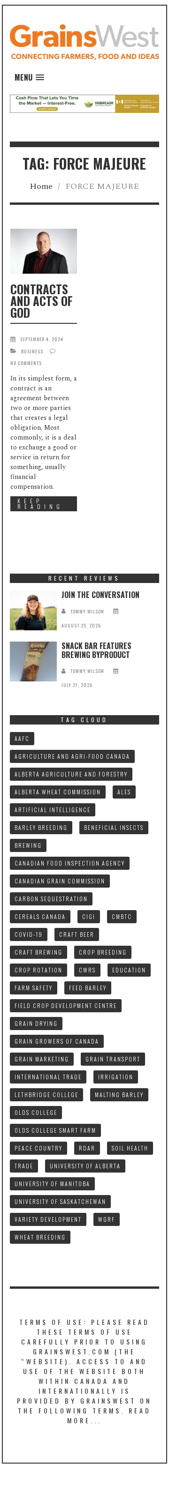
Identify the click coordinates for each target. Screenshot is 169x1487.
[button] (29, 77)
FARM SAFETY (34, 988)
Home (41, 186)
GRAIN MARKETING (42, 1059)
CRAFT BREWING (38, 952)
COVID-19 (29, 934)
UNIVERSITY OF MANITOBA (52, 1184)
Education (129, 970)
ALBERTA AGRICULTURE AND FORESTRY (71, 774)
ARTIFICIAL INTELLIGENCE (53, 810)
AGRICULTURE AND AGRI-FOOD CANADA (72, 756)
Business (32, 351)
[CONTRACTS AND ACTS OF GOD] (43, 251)
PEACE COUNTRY (38, 1148)
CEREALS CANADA (40, 916)
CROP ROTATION (38, 970)
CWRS (87, 970)
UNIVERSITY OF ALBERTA (85, 1166)
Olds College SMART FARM (55, 1130)
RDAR (87, 1148)
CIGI (88, 916)
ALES (124, 792)
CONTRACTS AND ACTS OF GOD (41, 300)
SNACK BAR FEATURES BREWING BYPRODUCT (96, 650)
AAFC (22, 738)
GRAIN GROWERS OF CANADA (57, 1041)
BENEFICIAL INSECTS (114, 827)
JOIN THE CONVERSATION (100, 594)
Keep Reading (40, 503)
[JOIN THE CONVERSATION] (33, 610)
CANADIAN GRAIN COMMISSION (60, 881)
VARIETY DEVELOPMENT (48, 1219)
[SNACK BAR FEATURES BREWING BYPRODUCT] (33, 661)
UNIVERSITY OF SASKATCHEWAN (60, 1201)
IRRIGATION (115, 1077)
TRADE (24, 1166)
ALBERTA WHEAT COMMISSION (58, 792)
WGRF (106, 1219)
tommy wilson (87, 611)
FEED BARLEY (88, 988)
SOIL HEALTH (130, 1148)
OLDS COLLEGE (36, 1112)
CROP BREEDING (103, 952)
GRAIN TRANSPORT (112, 1059)
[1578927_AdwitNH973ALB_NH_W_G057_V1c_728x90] (85, 103)
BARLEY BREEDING (41, 827)
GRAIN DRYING (36, 1023)
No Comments (26, 362)
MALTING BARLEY (119, 1094)
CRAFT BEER (76, 934)
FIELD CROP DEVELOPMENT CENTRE (66, 1005)
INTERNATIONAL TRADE (48, 1077)
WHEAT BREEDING (40, 1237)
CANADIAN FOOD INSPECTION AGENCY (70, 863)
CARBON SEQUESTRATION (51, 899)
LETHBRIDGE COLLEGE (46, 1094)
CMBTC (122, 916)
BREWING (28, 845)
